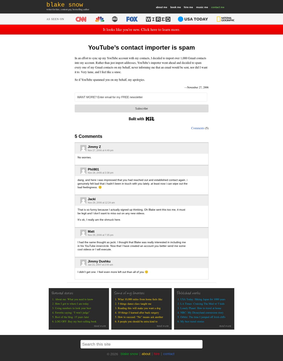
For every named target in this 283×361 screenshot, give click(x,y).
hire (186, 7)
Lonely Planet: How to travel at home (200, 308)
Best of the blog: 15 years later (72, 317)
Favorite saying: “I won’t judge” (72, 312)
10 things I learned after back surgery (138, 312)
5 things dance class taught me (134, 303)
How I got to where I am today (72, 303)
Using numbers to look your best (73, 308)
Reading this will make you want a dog (139, 308)
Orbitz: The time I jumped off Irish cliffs (202, 317)
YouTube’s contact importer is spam (141, 47)
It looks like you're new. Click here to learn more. (141, 29)
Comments (197, 128)
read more (100, 326)
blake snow (129, 354)
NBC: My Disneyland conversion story (202, 312)
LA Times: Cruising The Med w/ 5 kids (202, 303)
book (173, 7)
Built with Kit (141, 118)
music (199, 7)
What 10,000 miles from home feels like (140, 299)
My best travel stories (192, 321)
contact (215, 7)
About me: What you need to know (74, 299)
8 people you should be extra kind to (137, 321)
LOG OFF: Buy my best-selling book (75, 321)
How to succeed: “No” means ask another (140, 317)
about (159, 7)
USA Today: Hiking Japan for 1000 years (202, 299)
